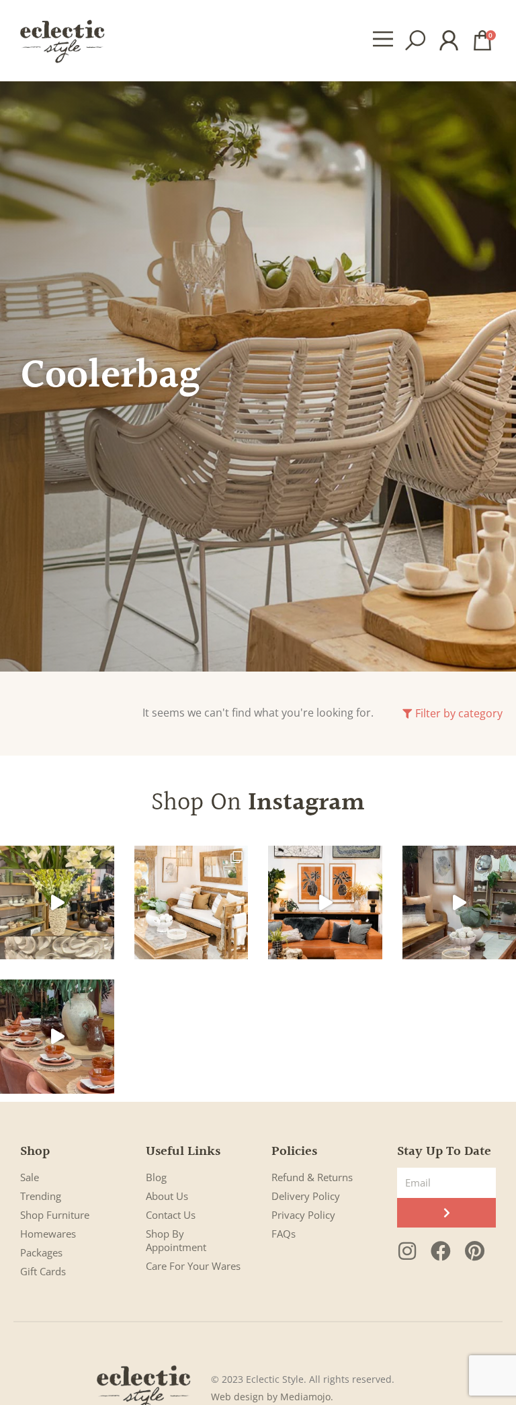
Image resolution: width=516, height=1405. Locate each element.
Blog (156, 1177)
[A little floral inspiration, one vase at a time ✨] (57, 903)
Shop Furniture (54, 1214)
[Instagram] (407, 1251)
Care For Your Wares (193, 1266)
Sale (29, 1177)
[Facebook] (441, 1251)
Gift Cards (43, 1271)
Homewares (48, 1233)
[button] (383, 40)
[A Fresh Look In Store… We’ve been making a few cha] (191, 903)
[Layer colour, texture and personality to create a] (325, 903)
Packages (41, 1252)
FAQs (283, 1233)
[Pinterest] (474, 1251)
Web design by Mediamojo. (272, 1396)
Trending (40, 1196)
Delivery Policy (305, 1196)
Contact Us (171, 1214)
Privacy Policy (303, 1214)
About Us (167, 1196)
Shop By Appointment (176, 1240)
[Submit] (446, 1213)
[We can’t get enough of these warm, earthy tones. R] (57, 1036)
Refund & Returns (312, 1177)
